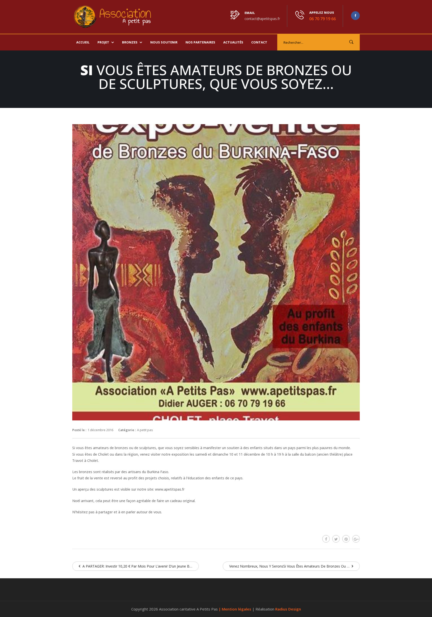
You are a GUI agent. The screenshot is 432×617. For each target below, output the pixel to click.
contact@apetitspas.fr (262, 18)
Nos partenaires (200, 42)
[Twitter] (336, 539)
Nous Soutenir (164, 42)
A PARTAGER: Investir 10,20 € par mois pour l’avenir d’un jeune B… (137, 566)
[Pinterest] (346, 539)
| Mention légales (235, 609)
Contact (259, 42)
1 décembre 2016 (100, 430)
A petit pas (145, 430)
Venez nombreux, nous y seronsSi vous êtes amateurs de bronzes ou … (289, 566)
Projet (103, 42)
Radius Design (288, 609)
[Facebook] (326, 539)
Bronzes (130, 42)
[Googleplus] (356, 539)
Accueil (83, 42)
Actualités (233, 42)
